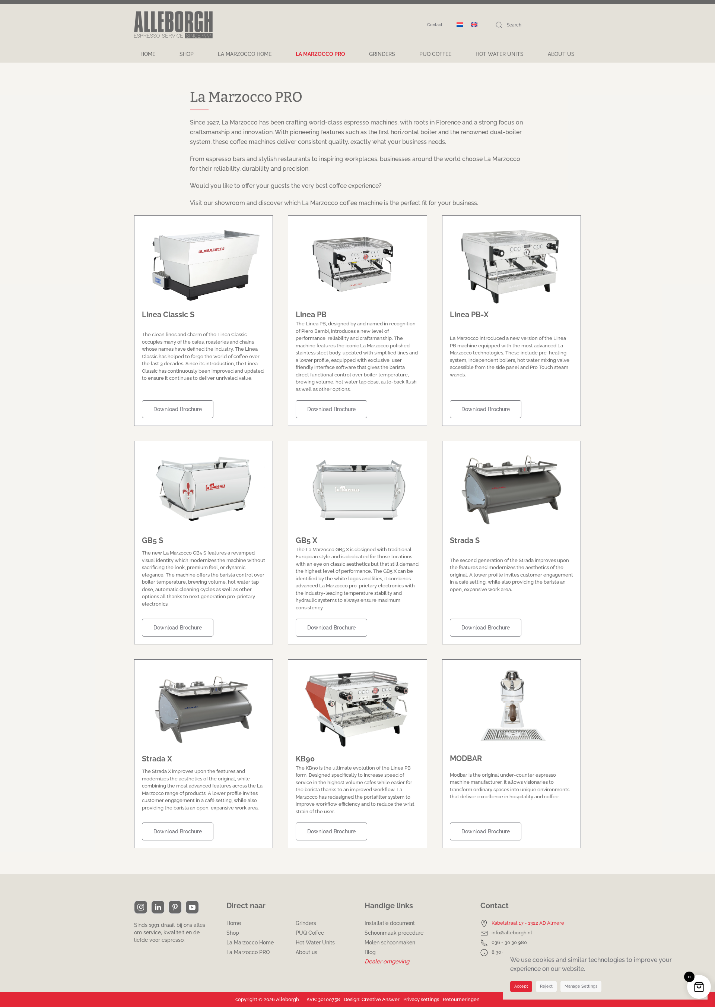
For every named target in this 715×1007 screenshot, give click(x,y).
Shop (186, 54)
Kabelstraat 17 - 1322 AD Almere (528, 923)
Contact (434, 24)
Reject (546, 986)
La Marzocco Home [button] (244, 54)
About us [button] (561, 54)
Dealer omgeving (387, 961)
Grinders (306, 923)
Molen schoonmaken (390, 943)
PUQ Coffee (435, 54)
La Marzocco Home (250, 943)
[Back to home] (173, 24)
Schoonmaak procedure (394, 933)
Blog (370, 952)
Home (147, 54)
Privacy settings (421, 999)
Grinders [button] (382, 54)
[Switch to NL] (460, 24)
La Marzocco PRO (320, 54)
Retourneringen (461, 999)
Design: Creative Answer (372, 999)
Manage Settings (581, 986)
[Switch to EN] (474, 24)
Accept (521, 986)
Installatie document (390, 923)
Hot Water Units (500, 54)
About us (306, 952)
